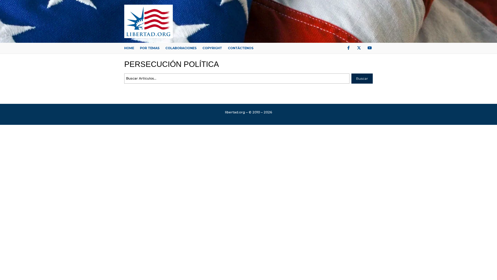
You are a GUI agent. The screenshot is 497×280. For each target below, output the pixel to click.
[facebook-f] (348, 48)
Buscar (362, 78)
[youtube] (370, 48)
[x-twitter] (359, 48)
